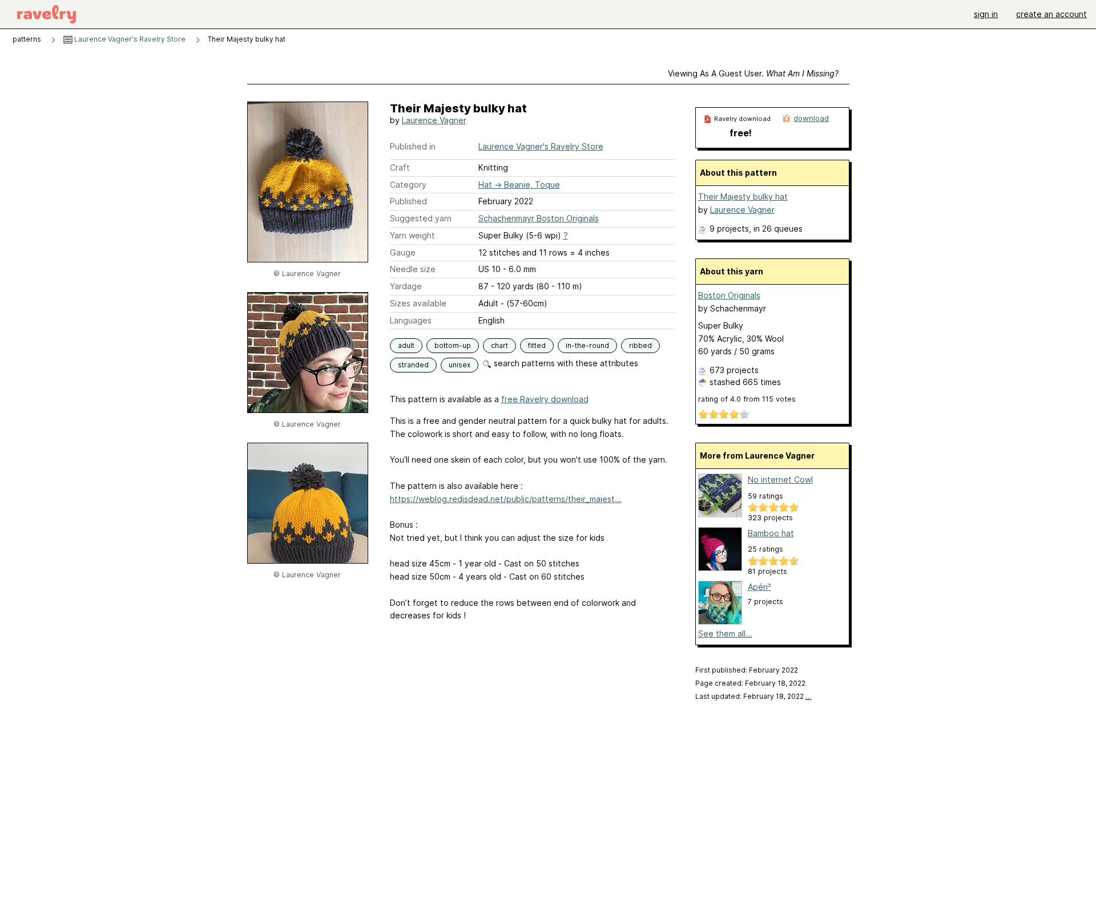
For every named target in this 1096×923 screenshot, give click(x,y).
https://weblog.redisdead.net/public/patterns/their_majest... (506, 499)
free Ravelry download (545, 399)
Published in (413, 146)
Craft (400, 167)
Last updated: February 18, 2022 (753, 696)
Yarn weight (412, 235)
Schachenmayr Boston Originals (538, 218)
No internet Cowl (780, 479)
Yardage (406, 286)
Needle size (413, 269)
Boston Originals (729, 295)
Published (408, 201)
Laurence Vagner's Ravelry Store (129, 39)
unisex (459, 365)
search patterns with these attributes (564, 363)
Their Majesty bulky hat (743, 196)
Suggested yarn (421, 218)
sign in (986, 14)
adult (406, 345)
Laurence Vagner (434, 120)
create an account (1051, 14)
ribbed (640, 345)
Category (408, 184)
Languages (411, 320)
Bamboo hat (771, 533)
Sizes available (418, 303)
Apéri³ (759, 587)
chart (499, 345)
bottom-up (452, 345)
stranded (413, 365)
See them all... (725, 633)
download (811, 118)
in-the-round (587, 345)
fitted (537, 345)
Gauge (403, 252)
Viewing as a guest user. (753, 73)
